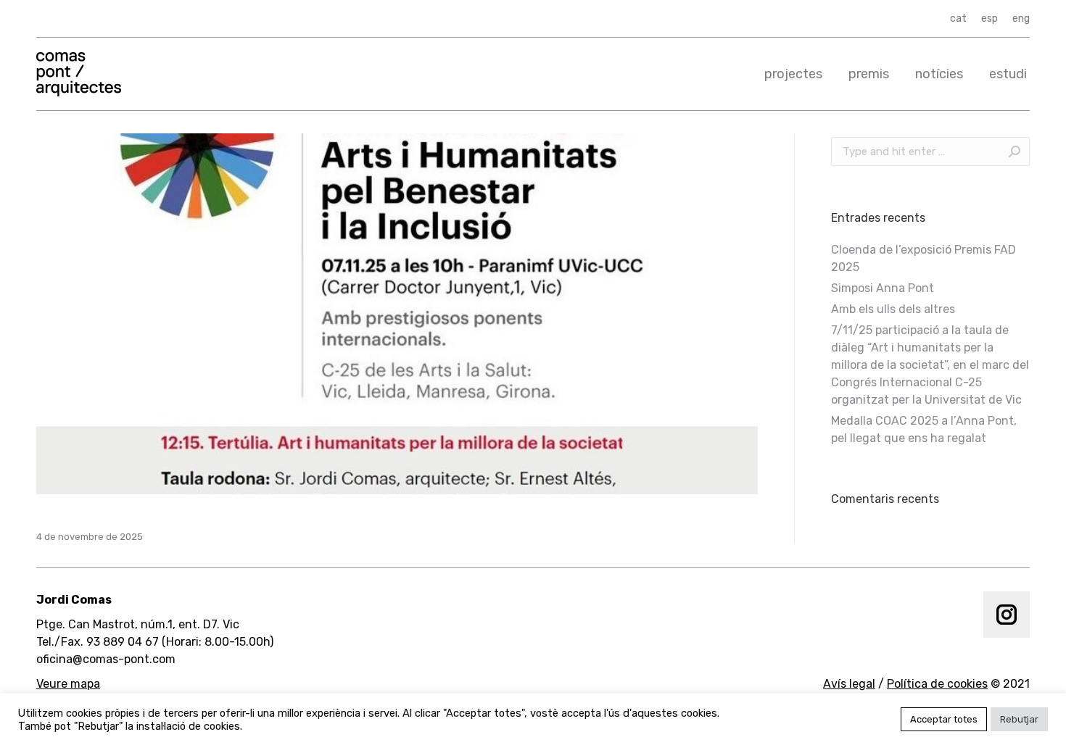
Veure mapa (68, 684)
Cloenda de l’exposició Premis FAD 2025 (923, 258)
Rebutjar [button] (1019, 719)
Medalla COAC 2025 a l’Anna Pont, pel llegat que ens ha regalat (924, 429)
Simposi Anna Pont (882, 288)
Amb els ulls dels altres (893, 309)
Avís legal (849, 684)
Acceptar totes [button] (944, 719)
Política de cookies (937, 684)
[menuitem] (958, 19)
